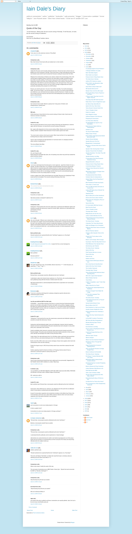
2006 (86, 402)
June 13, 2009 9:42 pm (36, 213)
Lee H (32, 218)
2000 (86, 411)
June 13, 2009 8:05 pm (36, 146)
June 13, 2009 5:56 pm (36, 97)
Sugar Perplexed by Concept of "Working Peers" (93, 346)
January (88, 395)
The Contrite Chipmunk (91, 268)
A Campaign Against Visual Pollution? (95, 68)
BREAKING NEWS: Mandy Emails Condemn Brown (94, 360)
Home (52, 510)
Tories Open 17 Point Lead (92, 184)
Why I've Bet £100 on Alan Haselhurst (95, 195)
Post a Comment (33, 507)
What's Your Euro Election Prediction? (95, 339)
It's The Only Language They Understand (93, 295)
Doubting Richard (35, 242)
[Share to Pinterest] (54, 43)
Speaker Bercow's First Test (92, 141)
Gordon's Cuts (89, 129)
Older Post (74, 510)
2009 (86, 52)
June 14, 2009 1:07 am (36, 398)
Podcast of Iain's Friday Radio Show (94, 77)
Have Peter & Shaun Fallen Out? (94, 86)
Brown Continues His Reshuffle (93, 352)
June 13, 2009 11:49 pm (36, 268)
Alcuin (32, 163)
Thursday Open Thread (91, 211)
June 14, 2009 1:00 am (36, 377)
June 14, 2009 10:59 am (36, 459)
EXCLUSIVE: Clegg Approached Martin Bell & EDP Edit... (95, 136)
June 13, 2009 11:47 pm (36, 258)
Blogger (72, 522)
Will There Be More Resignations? (94, 320)
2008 (86, 398)
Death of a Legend (90, 112)
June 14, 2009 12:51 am (36, 364)
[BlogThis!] (48, 43)
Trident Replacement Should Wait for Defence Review (95, 218)
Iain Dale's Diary (45, 9)
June (87, 66)
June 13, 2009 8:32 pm (36, 179)
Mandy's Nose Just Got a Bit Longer (94, 91)
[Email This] (47, 43)
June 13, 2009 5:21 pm (36, 55)
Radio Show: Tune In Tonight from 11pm (95, 101)
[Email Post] (44, 42)
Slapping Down (89, 193)
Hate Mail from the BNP (91, 370)
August (88, 62)
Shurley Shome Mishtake (92, 139)
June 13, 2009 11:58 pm (36, 286)
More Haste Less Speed (92, 75)
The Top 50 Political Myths (92, 131)
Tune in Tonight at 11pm (91, 110)
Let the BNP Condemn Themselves (94, 318)
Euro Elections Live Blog (92, 326)
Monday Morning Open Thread (93, 322)
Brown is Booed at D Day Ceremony (94, 366)
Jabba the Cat (34, 447)
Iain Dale (88, 420)
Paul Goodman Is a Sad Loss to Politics (95, 307)
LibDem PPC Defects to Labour (93, 81)
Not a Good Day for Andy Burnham (94, 264)
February (88, 393)
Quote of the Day (90, 250)
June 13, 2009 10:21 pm (36, 237)
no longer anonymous (36, 418)
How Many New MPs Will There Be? (94, 99)
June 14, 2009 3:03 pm (36, 493)
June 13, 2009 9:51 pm (36, 228)
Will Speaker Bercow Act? (92, 88)
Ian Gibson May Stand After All (93, 104)
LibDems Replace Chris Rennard (94, 116)
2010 (86, 50)
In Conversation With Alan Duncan (94, 205)
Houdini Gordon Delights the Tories (94, 309)
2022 (86, 46)
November (88, 56)
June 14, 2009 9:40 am (36, 425)
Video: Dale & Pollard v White (93, 372)
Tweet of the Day (90, 203)
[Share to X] (50, 43)
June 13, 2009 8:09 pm (36, 158)
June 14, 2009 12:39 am (36, 311)
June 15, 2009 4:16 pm (36, 504)
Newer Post (30, 510)
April (87, 389)
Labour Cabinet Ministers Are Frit (94, 215)
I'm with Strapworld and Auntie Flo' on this (41, 244)
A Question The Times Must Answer (94, 223)
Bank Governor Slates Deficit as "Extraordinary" (93, 127)
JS (86, 422)
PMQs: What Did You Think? (92, 285)
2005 (86, 404)
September (89, 60)
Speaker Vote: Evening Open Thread (95, 149)
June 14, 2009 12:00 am (36, 296)
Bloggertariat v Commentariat (93, 143)
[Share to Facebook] (52, 43)
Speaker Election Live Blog (92, 156)
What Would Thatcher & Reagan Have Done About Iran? (95, 172)
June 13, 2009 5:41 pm (36, 64)
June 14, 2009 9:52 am (36, 443)
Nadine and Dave (90, 258)
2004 (86, 406)
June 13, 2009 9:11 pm (36, 200)
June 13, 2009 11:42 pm (36, 246)
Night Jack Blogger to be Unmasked (94, 225)
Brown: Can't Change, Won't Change (95, 239)
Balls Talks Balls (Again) (92, 72)
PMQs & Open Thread (91, 133)
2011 (86, 48)
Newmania (33, 291)
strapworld (33, 51)
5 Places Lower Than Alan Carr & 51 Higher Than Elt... (94, 97)
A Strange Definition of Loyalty (93, 70)
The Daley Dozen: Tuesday (92, 221)
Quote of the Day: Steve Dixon (93, 106)
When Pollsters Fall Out (91, 278)
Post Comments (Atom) (38, 512)
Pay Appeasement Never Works (93, 175)
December (88, 54)
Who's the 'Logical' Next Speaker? (94, 275)
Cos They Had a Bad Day (92, 120)
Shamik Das (34, 262)
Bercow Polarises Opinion (92, 230)
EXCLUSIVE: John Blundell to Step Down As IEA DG (94, 84)
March (87, 391)
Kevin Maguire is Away (91, 114)
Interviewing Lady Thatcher (92, 246)
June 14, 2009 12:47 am (36, 353)
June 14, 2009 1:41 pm (36, 481)
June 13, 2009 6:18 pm (36, 117)
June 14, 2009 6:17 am (36, 413)
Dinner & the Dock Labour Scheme (94, 197)
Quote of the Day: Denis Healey (93, 266)
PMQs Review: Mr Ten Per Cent (93, 213)
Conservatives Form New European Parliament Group (94, 159)
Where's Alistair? (90, 337)
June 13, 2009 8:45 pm (36, 188)
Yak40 (32, 403)
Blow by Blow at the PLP (92, 305)
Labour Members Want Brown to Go (94, 368)
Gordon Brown (34, 184)
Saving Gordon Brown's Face (93, 303)
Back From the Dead (91, 207)
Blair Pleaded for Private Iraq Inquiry (94, 182)
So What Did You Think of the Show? (95, 381)
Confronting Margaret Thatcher (93, 166)
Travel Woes (89, 280)
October (88, 58)
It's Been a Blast (89, 324)
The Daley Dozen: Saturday (92, 248)
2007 (86, 400)
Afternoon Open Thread (91, 335)
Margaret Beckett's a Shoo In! (93, 162)
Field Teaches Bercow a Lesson (93, 252)
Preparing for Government (92, 118)
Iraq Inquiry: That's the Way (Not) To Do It (96, 241)
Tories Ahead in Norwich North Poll (94, 108)
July (87, 64)
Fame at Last (89, 256)
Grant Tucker (89, 417)
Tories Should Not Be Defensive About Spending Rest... (95, 273)
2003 (86, 409)
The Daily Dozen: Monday (92, 79)
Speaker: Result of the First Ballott (94, 151)
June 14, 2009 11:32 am (36, 472)
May (87, 387)
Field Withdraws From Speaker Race (95, 244)
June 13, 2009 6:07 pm (36, 107)
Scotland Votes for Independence (94, 177)
